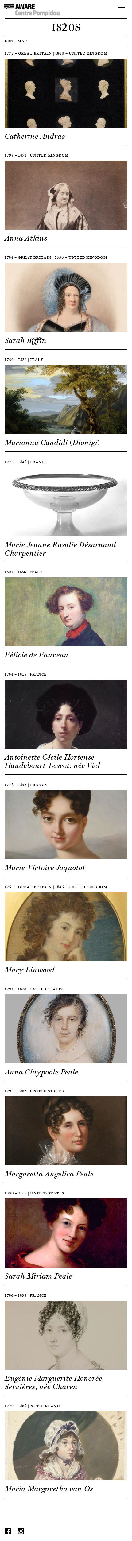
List (9, 41)
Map (22, 41)
